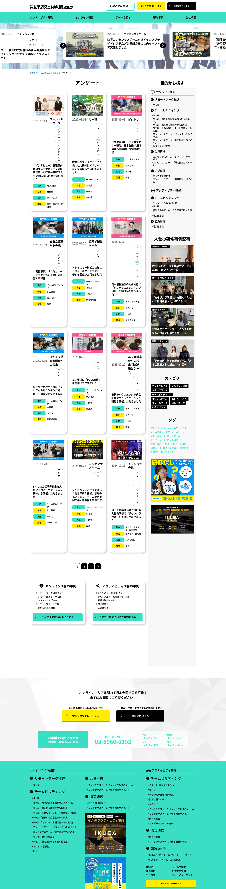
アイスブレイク (159, 386)
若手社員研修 (167, 451)
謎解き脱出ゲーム (106, 600)
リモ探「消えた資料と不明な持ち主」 (51, 841)
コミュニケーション (177, 427)
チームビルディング (162, 394)
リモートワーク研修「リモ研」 (53, 593)
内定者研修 (172, 439)
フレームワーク (159, 402)
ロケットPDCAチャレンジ (161, 785)
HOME (149, 867)
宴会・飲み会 (157, 443)
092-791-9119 (175, 745)
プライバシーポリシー (183, 875)
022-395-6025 (150, 745)
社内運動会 (182, 447)
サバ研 (156, 115)
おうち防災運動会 (46, 607)
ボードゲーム (173, 435)
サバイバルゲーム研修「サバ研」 (114, 596)
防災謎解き (103, 607)
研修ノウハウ (178, 402)
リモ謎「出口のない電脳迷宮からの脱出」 (53, 822)
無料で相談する (140, 716)
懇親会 (168, 443)
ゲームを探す (123, 17)
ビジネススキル (179, 398)
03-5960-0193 (113, 741)
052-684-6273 (175, 738)
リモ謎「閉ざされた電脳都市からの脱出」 (171, 120)
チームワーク (178, 431)
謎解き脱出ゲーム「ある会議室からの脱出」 (172, 211)
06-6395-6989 (150, 738)
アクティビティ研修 (42, 17)
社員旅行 (155, 451)
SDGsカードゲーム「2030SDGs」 (165, 859)
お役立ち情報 (179, 871)
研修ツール (156, 447)
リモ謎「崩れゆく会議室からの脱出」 (51, 817)
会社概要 (191, 17)
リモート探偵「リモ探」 (49, 604)
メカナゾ (153, 804)
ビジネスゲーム (159, 398)
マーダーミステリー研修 (161, 823)
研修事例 (158, 17)
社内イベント (158, 407)
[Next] (163, 45)
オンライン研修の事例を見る (58, 616)
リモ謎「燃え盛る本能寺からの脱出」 (171, 124)
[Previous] (63, 45)
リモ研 (156, 104)
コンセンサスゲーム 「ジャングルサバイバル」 (172, 135)
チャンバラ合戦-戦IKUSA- (110, 593)
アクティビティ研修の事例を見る (117, 616)
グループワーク (159, 390)
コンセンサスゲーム (47, 600)
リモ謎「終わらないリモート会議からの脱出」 (172, 129)
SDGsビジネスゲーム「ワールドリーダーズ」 (171, 855)
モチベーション (158, 439)
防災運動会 (103, 604)
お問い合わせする (181, 6)
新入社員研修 (179, 443)
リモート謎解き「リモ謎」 (50, 596)
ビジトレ (37, 851)
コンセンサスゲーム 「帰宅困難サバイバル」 (172, 141)
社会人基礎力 (169, 447)
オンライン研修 (84, 17)
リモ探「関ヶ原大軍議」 (45, 836)
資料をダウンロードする (151, 6)
